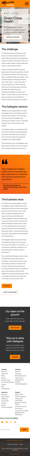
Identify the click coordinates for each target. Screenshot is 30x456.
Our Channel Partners (7, 382)
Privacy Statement (12, 444)
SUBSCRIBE (15, 357)
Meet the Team (5, 380)
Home (7, 13)
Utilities (3, 403)
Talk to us (7, 286)
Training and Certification (18, 399)
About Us (4, 371)
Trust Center (18, 409)
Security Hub (19, 394)
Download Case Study (13, 37)
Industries (18, 374)
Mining (3, 405)
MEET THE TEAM (15, 327)
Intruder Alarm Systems (19, 381)
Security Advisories (21, 406)
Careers (3, 384)
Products (17, 371)
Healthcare (4, 399)
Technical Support (20, 396)
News (3, 376)
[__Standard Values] (2, 422)
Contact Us (4, 374)
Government (5, 401)
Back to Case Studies (10, 292)
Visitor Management (21, 384)
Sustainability (5, 389)
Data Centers (5, 396)
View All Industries (6, 407)
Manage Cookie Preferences (19, 414)
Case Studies (14, 13)
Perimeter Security (20, 376)
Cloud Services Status (21, 411)
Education (4, 394)
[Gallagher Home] (8, 3)
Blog (2, 386)
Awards (3, 378)
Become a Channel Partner (20, 403)
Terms (21, 444)
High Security (19, 378)
